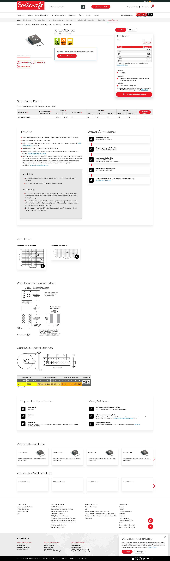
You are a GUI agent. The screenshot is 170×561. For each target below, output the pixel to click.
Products (20, 24)
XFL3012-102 (67, 24)
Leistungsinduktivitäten (25, 507)
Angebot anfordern (122, 65)
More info (137, 424)
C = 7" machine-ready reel (128, 85)
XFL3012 (58, 24)
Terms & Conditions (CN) (127, 527)
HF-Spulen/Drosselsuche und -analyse (63, 518)
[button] (154, 458)
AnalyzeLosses (145, 112)
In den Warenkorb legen (136, 94)
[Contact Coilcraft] (150, 520)
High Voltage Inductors (39, 24)
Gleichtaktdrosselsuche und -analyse (63, 520)
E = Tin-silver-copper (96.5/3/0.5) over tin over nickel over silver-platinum (134, 79)
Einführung (27, 20)
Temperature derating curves (37, 153)
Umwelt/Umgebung (56, 20)
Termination (120, 76)
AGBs (121, 523)
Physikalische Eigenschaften (85, 20)
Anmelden (145, 7)
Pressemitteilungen (125, 511)
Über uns (122, 516)
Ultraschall (88, 518)
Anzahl (119, 40)
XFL (50, 24)
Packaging (120, 83)
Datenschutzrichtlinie (126, 520)
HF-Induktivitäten (23, 509)
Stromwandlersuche (57, 513)
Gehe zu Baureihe (67, 56)
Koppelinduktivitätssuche (59, 511)
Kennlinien (69, 20)
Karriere (88, 15)
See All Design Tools (57, 527)
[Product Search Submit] (83, 7)
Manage (140, 552)
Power (27, 24)
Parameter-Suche (102, 7)
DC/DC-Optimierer (57, 507)
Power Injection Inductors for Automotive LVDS (100, 516)
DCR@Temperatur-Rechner (60, 516)
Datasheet (24, 62)
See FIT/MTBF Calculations (103, 180)
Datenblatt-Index (132, 7)
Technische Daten (40, 20)
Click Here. (144, 90)
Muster (132, 30)
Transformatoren (22, 511)
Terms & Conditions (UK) (127, 525)
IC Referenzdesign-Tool (59, 525)
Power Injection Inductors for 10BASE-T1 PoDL (100, 513)
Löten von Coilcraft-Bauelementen (123, 418)
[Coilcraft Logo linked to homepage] (30, 5)
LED (86, 509)
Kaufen (121, 30)
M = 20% (122, 73)
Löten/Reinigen (113, 20)
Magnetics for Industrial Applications (97, 511)
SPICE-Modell (25, 66)
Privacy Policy (152, 547)
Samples (122, 513)
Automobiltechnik (91, 507)
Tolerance (120, 70)
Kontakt (96, 15)
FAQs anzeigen (124, 518)
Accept (127, 552)
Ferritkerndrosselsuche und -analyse (63, 523)
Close (165, 536)
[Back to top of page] (150, 526)
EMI (18, 513)
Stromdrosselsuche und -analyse (62, 509)
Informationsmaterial (23, 56)
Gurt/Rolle (101, 20)
